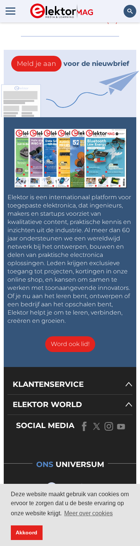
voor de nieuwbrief (73, 64)
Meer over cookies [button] (88, 513)
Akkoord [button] (26, 533)
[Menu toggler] (10, 11)
